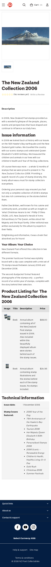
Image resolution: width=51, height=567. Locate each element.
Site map (34, 550)
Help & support (20, 550)
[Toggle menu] (3, 4)
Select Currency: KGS (24, 538)
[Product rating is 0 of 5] (7, 94)
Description (8, 108)
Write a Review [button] (37, 94)
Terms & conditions (24, 558)
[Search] (24, 5)
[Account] (47, 5)
